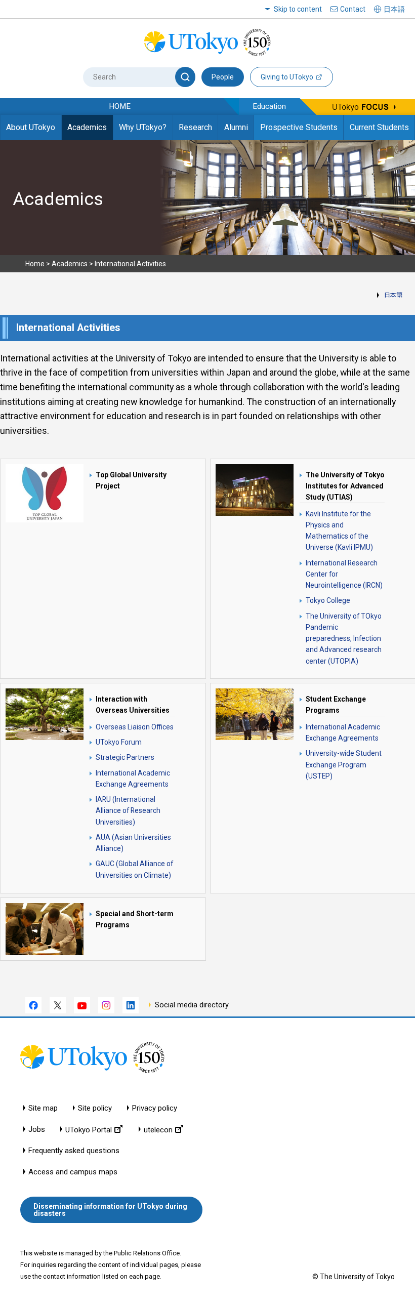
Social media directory (192, 1005)
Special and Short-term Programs (135, 919)
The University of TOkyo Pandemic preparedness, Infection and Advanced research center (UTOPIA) (344, 638)
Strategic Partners (125, 757)
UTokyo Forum (119, 742)
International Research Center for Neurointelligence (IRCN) (344, 574)
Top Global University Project (131, 480)
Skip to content (298, 9)
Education (269, 106)
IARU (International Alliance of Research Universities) (128, 810)
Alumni (236, 127)
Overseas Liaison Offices (135, 727)
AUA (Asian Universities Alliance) (133, 842)
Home (35, 264)
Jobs (36, 1129)
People (223, 77)
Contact (352, 9)
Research (195, 127)
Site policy (95, 1108)
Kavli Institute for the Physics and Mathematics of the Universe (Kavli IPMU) (339, 531)
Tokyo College (328, 600)
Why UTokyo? (143, 127)
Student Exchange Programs (336, 704)
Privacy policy (154, 1108)
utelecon (158, 1129)
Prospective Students (299, 127)
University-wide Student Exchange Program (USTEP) (344, 764)
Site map (43, 1108)
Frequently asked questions (73, 1151)
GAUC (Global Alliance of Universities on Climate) (134, 869)
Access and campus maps (72, 1172)
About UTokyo (30, 127)
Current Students (379, 127)
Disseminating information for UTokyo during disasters (110, 1209)
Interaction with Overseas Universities (133, 704)
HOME (120, 106)
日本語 (393, 295)
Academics (87, 127)
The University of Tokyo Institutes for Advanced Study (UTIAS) (345, 486)
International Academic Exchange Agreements (133, 778)
